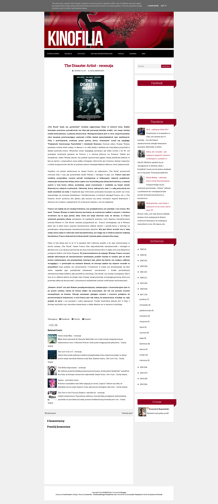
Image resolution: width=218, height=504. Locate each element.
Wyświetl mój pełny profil (158, 413)
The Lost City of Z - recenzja (70, 351)
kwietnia (143, 343)
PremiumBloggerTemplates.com (105, 494)
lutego (142, 355)
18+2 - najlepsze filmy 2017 (157, 129)
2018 (142, 289)
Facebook (65, 319)
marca (142, 349)
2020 (142, 277)
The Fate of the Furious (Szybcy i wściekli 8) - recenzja (81, 392)
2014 (142, 378)
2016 (142, 367)
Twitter (76, 319)
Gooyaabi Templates (134, 494)
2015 (142, 373)
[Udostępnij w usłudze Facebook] (56, 325)
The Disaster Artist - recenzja (88, 65)
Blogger (123, 492)
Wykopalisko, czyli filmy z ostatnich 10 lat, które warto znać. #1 (158, 206)
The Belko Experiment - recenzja (72, 367)
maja (142, 338)
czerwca (143, 332)
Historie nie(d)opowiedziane (102, 54)
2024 (142, 255)
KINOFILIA (107, 492)
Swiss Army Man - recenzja (69, 336)
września (143, 316)
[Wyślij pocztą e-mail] (50, 325)
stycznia (143, 360)
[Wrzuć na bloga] (52, 325)
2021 (142, 272)
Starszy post (127, 413)
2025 (142, 249)
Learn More (153, 6)
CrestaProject (67, 494)
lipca (142, 327)
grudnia (143, 299)
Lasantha (88, 494)
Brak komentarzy (97, 71)
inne (143, 54)
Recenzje (68, 54)
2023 (142, 260)
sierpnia (143, 321)
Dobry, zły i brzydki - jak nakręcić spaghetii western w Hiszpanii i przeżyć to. (158, 155)
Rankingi (132, 54)
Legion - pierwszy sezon (68, 380)
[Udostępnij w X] (54, 325)
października (145, 310)
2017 (142, 294)
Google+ (87, 319)
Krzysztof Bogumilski (159, 409)
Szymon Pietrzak (156, 494)
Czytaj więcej (121, 374)
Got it (164, 6)
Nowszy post (50, 413)
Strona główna (53, 54)
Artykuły (81, 54)
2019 (142, 283)
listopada (144, 305)
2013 (142, 384)
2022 (142, 266)
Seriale (121, 54)
